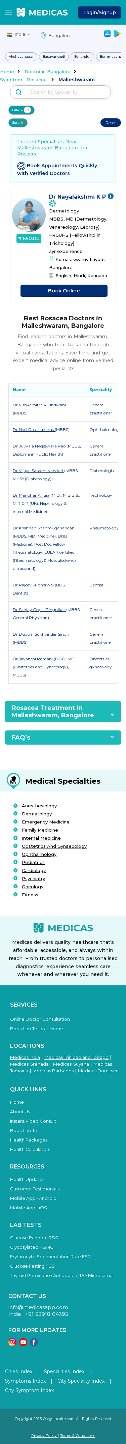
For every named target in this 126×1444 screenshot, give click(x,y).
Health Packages (28, 1140)
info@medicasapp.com (38, 1307)
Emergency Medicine (46, 822)
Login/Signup (99, 12)
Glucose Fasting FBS (32, 1266)
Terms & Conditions (77, 1435)
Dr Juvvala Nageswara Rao (40, 446)
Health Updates (27, 1179)
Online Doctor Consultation (40, 1019)
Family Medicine (40, 830)
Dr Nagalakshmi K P (78, 197)
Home (7, 71)
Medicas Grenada (29, 1064)
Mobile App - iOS (28, 1207)
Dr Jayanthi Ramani (33, 658)
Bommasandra (112, 56)
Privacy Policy (44, 1435)
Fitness (30, 894)
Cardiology (34, 870)
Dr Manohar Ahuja (31, 495)
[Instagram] (12, 1344)
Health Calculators (30, 1149)
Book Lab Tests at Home (36, 1028)
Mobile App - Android (33, 1198)
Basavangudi (54, 56)
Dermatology (37, 813)
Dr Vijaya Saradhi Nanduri (38, 470)
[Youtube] (23, 1344)
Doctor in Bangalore (48, 71)
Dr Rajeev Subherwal (34, 584)
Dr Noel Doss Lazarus (34, 429)
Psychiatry (33, 878)
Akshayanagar (21, 56)
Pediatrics (33, 862)
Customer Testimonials (34, 1188)
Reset (111, 122)
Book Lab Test (25, 1130)
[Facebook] (34, 1344)
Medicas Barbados (53, 1070)
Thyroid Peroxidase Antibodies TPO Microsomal (62, 1275)
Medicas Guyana (71, 1064)
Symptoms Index (25, 1381)
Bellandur (82, 56)
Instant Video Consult (33, 1121)
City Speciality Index (80, 1381)
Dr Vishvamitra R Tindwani (39, 404)
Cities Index (18, 1371)
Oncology (32, 886)
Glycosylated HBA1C (31, 1247)
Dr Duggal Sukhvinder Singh (41, 634)
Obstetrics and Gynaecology (54, 846)
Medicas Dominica (98, 1070)
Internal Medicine (41, 838)
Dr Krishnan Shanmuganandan (44, 527)
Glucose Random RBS (34, 1237)
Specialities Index (64, 1371)
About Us (20, 1111)
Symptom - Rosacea (23, 79)
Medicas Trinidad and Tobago (76, 1057)
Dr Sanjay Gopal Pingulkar (39, 609)
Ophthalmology (39, 854)
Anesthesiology (39, 805)
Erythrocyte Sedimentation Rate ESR (50, 1256)
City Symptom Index (29, 1390)
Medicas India (25, 1057)
